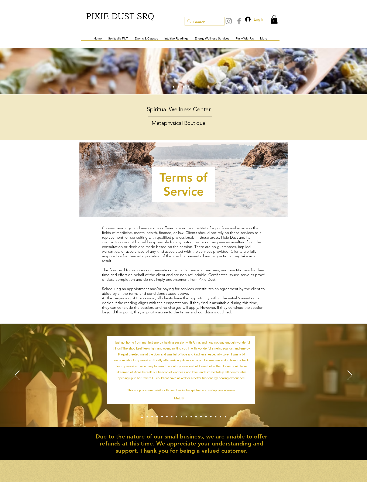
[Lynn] (152, 416)
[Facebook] (239, 21)
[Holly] (191, 416)
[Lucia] (167, 416)
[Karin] (201, 416)
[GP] (162, 416)
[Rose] (181, 416)
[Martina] (176, 416)
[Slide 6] (188, 86)
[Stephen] (211, 416)
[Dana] (225, 416)
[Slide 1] (173, 86)
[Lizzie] (196, 416)
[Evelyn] (147, 416)
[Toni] (220, 416)
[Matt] (141, 416)
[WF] (171, 416)
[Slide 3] (178, 86)
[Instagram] (228, 21)
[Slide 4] (183, 86)
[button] (274, 19)
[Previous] (17, 376)
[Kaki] (206, 416)
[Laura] (157, 416)
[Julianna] (186, 416)
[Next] (349, 376)
